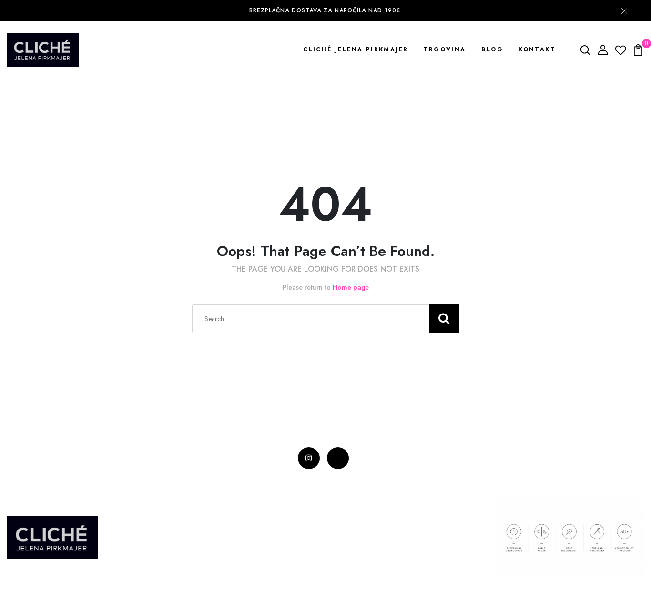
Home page (351, 287)
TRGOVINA (444, 49)
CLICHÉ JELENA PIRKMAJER (355, 49)
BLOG (492, 49)
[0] (638, 49)
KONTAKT (537, 49)
